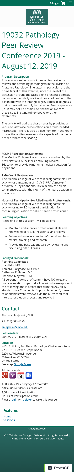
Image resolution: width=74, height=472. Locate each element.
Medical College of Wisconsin (29, 435)
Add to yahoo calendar (13, 375)
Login (55, 3)
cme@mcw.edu (37, 428)
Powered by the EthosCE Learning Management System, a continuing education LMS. (58, 468)
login (14, 399)
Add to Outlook (29, 375)
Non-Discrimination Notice (49, 438)
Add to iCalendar (20, 375)
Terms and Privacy (20, 438)
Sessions (9, 420)
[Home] (37, 15)
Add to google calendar (5, 375)
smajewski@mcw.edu (15, 327)
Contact (10, 308)
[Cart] (63, 5)
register (27, 399)
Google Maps (22, 364)
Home (7, 416)
